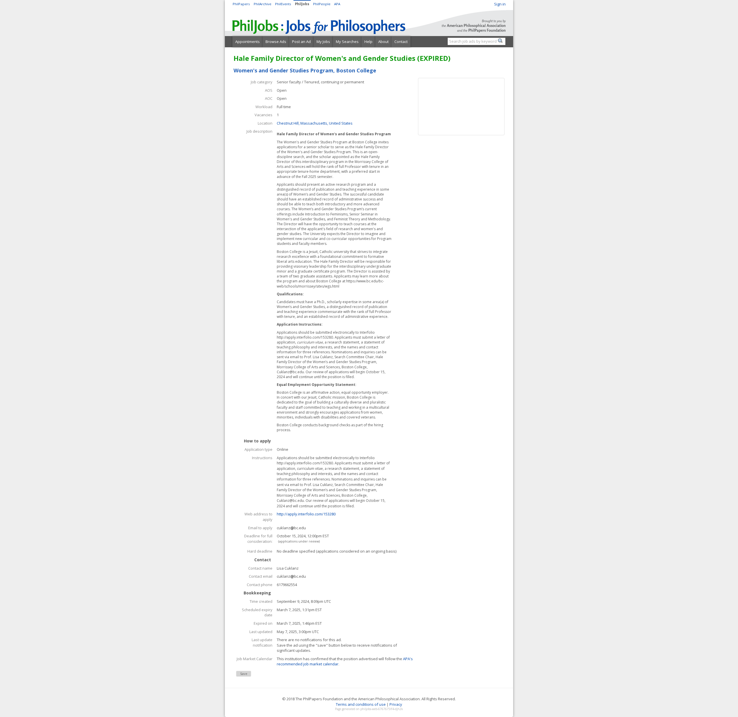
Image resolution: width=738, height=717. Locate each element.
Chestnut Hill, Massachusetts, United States (315, 123)
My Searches (347, 41)
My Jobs (323, 41)
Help (368, 41)
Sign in (500, 4)
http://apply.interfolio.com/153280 (306, 514)
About (383, 41)
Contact (401, 41)
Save (243, 673)
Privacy (395, 704)
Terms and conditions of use (361, 704)
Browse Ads (276, 41)
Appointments (247, 41)
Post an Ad (301, 41)
